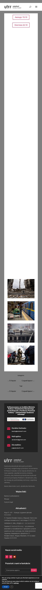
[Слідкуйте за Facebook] (6, 556)
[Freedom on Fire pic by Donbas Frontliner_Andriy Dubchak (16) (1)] (21, 364)
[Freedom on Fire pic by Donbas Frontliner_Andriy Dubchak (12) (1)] (21, 342)
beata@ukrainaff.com (19, 431)
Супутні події (8, 502)
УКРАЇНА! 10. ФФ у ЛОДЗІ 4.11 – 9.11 (15, 523)
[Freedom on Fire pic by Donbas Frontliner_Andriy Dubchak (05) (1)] (21, 320)
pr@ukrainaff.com (18, 448)
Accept (6, 587)
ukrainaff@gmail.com (19, 440)
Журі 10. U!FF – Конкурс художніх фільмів (18, 513)
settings (16, 583)
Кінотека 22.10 (21, 25)
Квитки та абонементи (11, 496)
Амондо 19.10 (21, 17)
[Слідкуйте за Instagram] (10, 556)
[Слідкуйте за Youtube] (14, 556)
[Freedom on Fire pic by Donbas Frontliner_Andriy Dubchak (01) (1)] (21, 298)
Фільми (6, 499)
